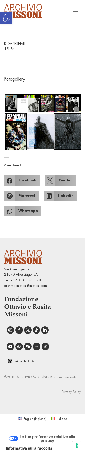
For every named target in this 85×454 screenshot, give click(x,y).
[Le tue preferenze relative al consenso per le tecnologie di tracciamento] (76, 445)
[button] (10, 103)
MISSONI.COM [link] (25, 361)
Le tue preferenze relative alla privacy (47, 438)
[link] (6, 18)
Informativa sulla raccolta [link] (29, 448)
